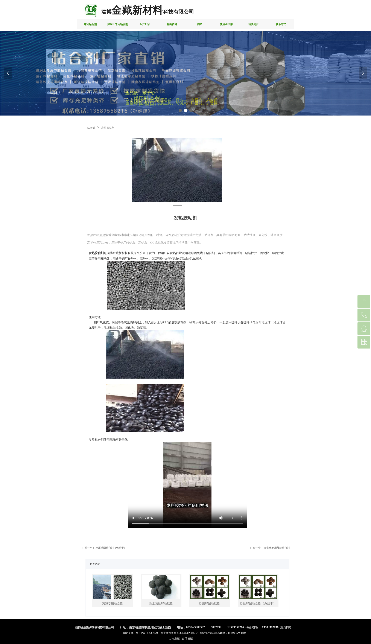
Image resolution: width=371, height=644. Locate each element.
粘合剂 (91, 127)
